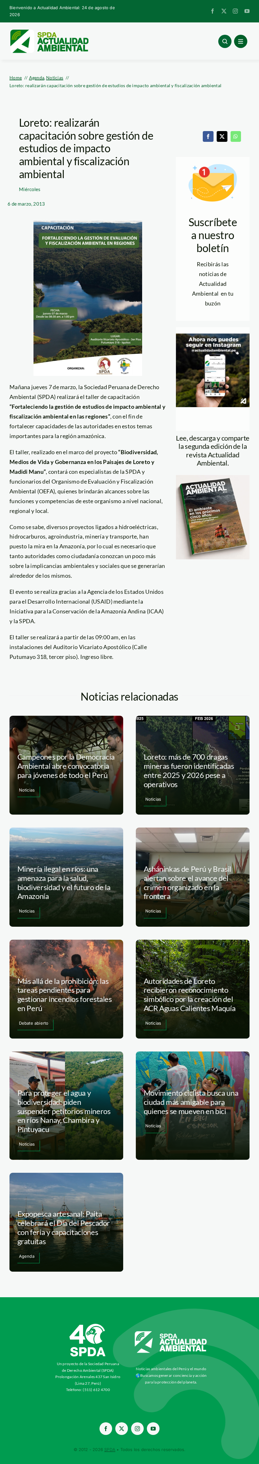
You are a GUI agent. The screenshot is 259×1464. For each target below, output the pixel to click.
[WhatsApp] (235, 136)
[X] (222, 136)
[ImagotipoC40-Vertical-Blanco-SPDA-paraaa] (88, 1325)
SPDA (109, 1449)
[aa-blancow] (171, 1333)
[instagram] (235, 11)
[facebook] (212, 11)
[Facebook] (208, 136)
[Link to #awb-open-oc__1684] (240, 41)
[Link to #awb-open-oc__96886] (225, 41)
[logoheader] (48, 31)
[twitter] (223, 11)
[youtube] (247, 11)
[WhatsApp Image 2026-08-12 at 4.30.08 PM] (213, 477)
